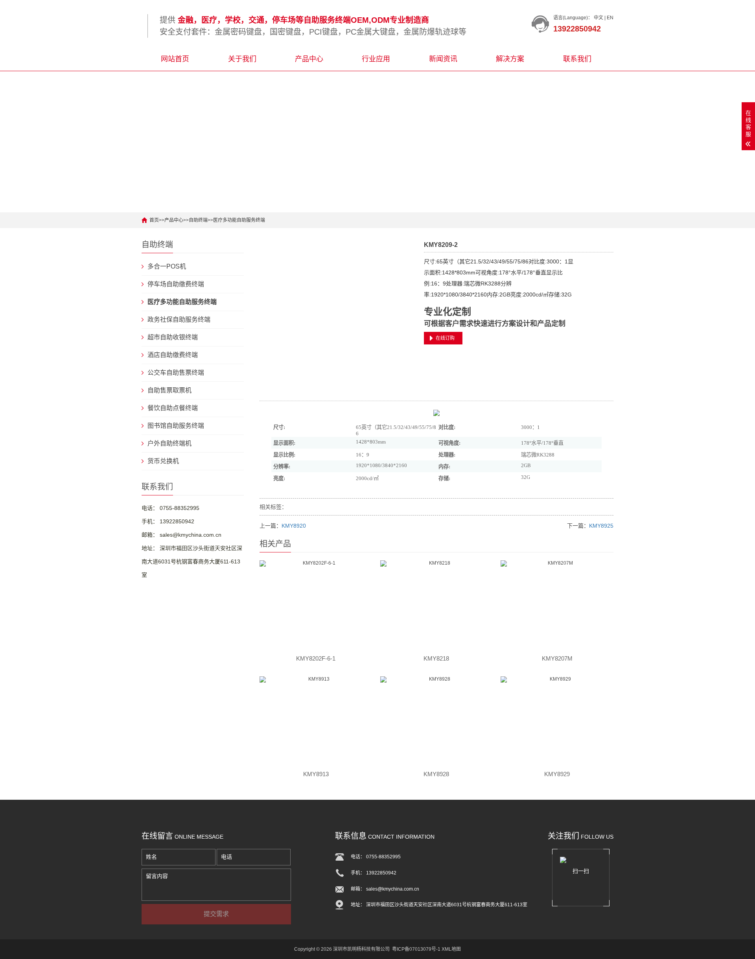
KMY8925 (601, 526)
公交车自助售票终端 (175, 372)
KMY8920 (294, 526)
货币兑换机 (163, 461)
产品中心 (309, 59)
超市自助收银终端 (172, 337)
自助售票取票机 (169, 390)
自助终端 (198, 220)
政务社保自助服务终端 (178, 319)
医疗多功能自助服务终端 (239, 220)
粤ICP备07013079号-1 (416, 949)
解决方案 (510, 59)
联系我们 (577, 59)
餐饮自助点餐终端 (172, 408)
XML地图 (451, 949)
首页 (154, 220)
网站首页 (175, 59)
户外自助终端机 (169, 443)
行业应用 (376, 59)
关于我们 (242, 59)
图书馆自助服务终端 (175, 425)
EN (610, 17)
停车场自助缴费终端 (175, 284)
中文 (598, 17)
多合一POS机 (166, 266)
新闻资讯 (443, 59)
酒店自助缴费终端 (172, 355)
